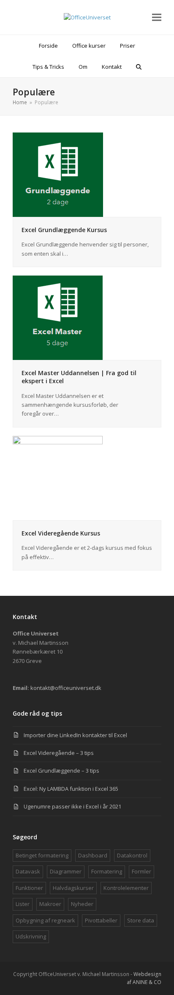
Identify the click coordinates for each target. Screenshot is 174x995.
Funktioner (29, 888)
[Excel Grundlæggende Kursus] (58, 174)
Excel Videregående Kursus (61, 533)
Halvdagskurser (73, 888)
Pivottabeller (101, 920)
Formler (141, 871)
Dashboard (92, 855)
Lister (23, 904)
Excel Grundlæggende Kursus (64, 230)
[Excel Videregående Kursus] (58, 477)
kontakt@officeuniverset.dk (65, 688)
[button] (156, 17)
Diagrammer (66, 871)
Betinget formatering (42, 855)
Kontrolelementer (126, 888)
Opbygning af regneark (45, 920)
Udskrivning (31, 936)
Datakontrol (132, 855)
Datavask (28, 871)
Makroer (50, 904)
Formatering (106, 871)
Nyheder (82, 904)
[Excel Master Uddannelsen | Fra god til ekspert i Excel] (58, 317)
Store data (140, 920)
